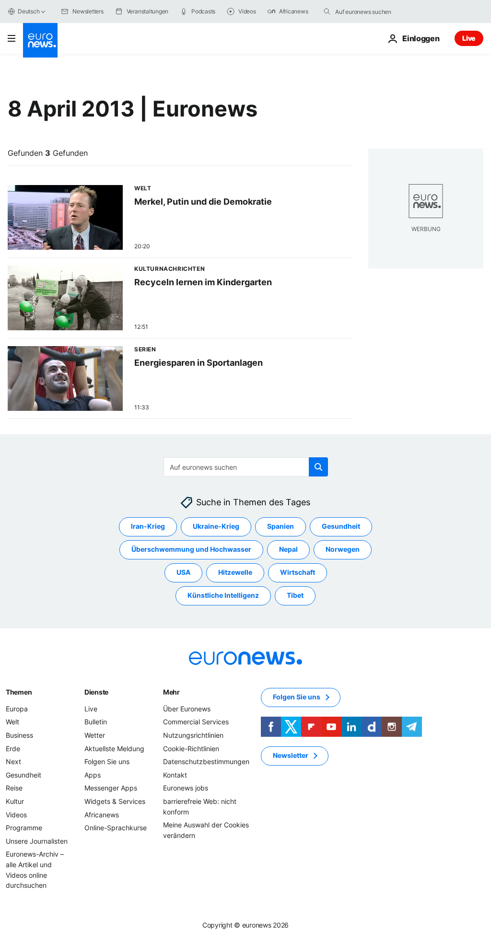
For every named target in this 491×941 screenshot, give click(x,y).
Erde (13, 748)
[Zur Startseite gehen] (40, 40)
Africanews (101, 815)
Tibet (295, 596)
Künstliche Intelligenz (223, 596)
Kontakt (175, 775)
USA (183, 573)
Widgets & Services (114, 801)
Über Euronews (186, 709)
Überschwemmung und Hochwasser (191, 550)
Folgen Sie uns (106, 761)
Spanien (280, 527)
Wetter (94, 735)
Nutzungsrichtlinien (193, 735)
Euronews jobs (185, 788)
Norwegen (343, 550)
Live (469, 38)
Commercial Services (196, 722)
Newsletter (290, 756)
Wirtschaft (297, 573)
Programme (24, 828)
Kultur (15, 801)
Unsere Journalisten (37, 841)
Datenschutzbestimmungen (206, 761)
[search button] (327, 11)
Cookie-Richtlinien (191, 748)
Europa (17, 709)
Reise (14, 788)
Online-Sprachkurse (115, 828)
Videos (16, 815)
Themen (19, 692)
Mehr (171, 692)
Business (19, 735)
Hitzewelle (235, 573)
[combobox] (375, 11)
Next (13, 761)
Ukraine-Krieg (216, 527)
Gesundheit (341, 527)
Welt (12, 722)
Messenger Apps (110, 788)
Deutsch (28, 11)
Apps (92, 775)
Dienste (96, 692)
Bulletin (95, 722)
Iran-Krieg (148, 527)
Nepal (288, 550)
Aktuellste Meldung (114, 748)
